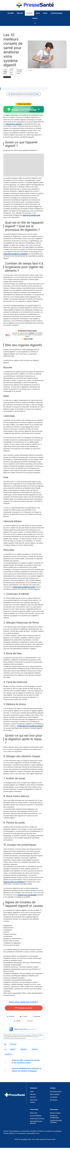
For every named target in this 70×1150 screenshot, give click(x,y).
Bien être (20, 13)
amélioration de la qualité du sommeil (30, 726)
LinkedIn (18, 1021)
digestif (12, 1049)
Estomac (34, 1049)
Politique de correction (37, 1118)
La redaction (53, 1097)
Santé (38, 13)
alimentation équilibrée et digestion (15, 254)
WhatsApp (37, 1016)
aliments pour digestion (14, 124)
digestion (23, 1049)
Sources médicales (36, 1115)
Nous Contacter (55, 1094)
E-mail (31, 1021)
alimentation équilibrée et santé (24, 587)
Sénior (45, 13)
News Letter (33, 1113)
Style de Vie (33, 1100)
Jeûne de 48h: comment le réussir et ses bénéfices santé (26, 1061)
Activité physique (56, 13)
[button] (35, 23)
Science (35, 18)
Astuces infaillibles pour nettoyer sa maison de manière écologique (26, 1069)
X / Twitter (24, 1016)
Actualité (11, 13)
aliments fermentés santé (31, 215)
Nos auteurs (53, 1100)
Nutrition (29, 13)
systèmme (8, 1054)
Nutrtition (33, 1097)
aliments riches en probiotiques (14, 882)
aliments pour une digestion (27, 895)
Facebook (11, 1016)
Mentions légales (55, 1113)
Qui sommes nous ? (56, 1091)
